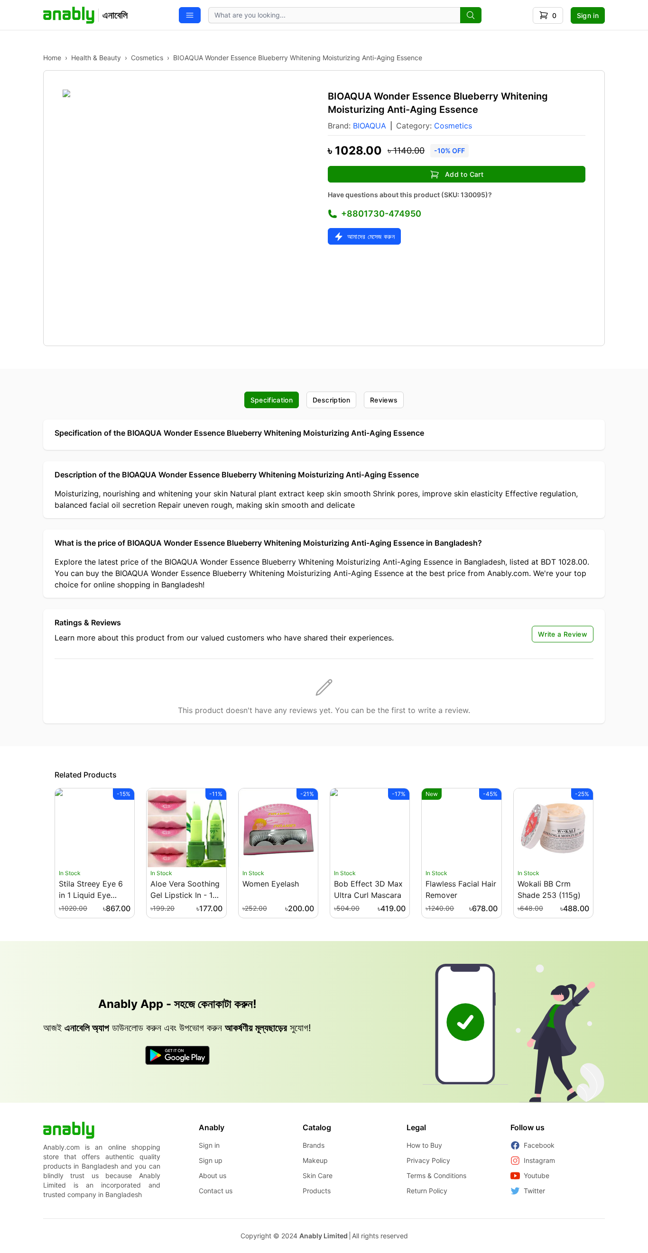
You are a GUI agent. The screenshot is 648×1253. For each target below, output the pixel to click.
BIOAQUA (369, 125)
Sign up (210, 1160)
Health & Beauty (96, 58)
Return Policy (427, 1191)
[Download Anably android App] (177, 1055)
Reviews (384, 400)
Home (52, 58)
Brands (313, 1145)
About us (212, 1175)
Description (331, 400)
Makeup (315, 1160)
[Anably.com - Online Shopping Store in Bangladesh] (68, 1130)
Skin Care (318, 1175)
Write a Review (562, 634)
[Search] (470, 15)
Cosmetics (147, 58)
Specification (271, 400)
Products (317, 1191)
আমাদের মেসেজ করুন (371, 236)
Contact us (215, 1191)
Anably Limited (323, 1236)
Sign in (588, 15)
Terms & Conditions (436, 1175)
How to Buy (424, 1145)
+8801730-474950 (381, 214)
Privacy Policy (428, 1160)
